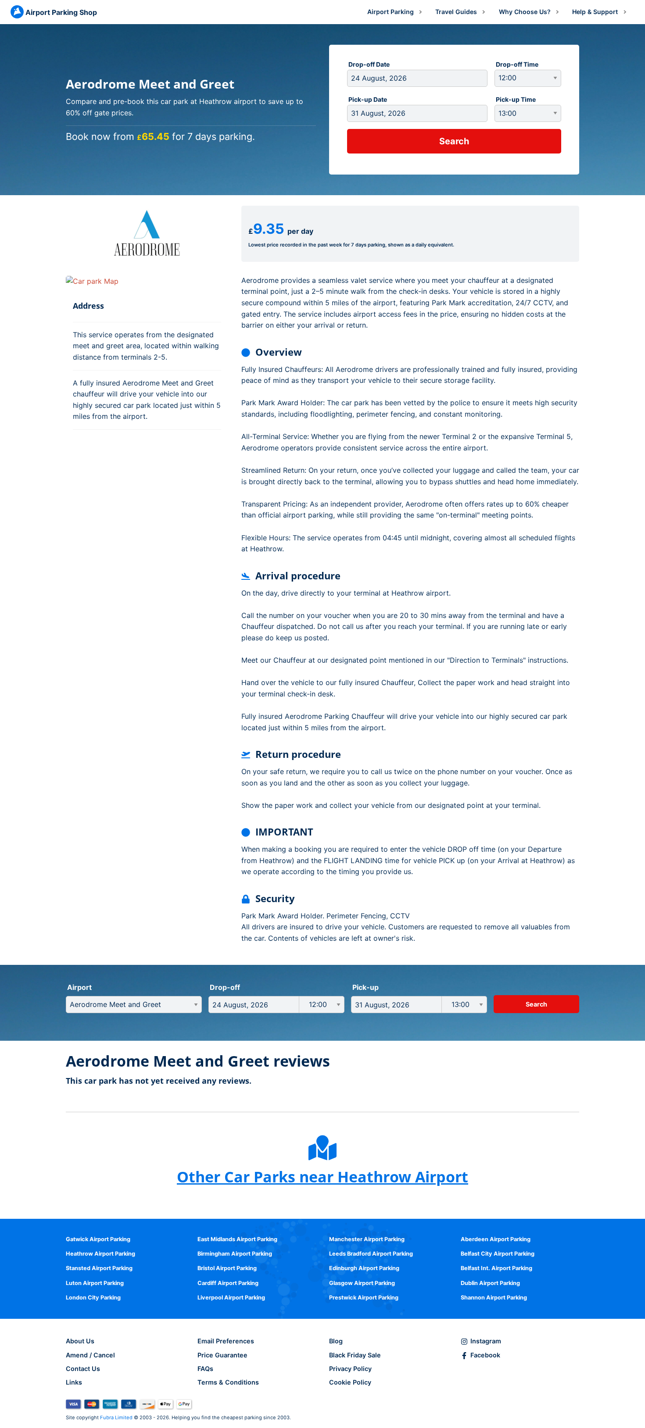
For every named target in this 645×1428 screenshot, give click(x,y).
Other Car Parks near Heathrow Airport (322, 1177)
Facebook (485, 1355)
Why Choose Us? (525, 11)
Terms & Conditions (228, 1382)
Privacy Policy (350, 1368)
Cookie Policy (350, 1382)
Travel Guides (456, 11)
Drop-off (225, 987)
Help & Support (595, 11)
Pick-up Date (367, 99)
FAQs (205, 1368)
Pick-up (365, 987)
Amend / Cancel (90, 1355)
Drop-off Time (517, 64)
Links (74, 1382)
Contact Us (83, 1368)
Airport (79, 987)
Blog (336, 1341)
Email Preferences (225, 1341)
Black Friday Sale (355, 1355)
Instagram (485, 1341)
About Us (80, 1341)
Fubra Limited (116, 1417)
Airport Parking (390, 11)
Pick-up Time (516, 99)
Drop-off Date (369, 64)
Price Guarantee (222, 1355)
